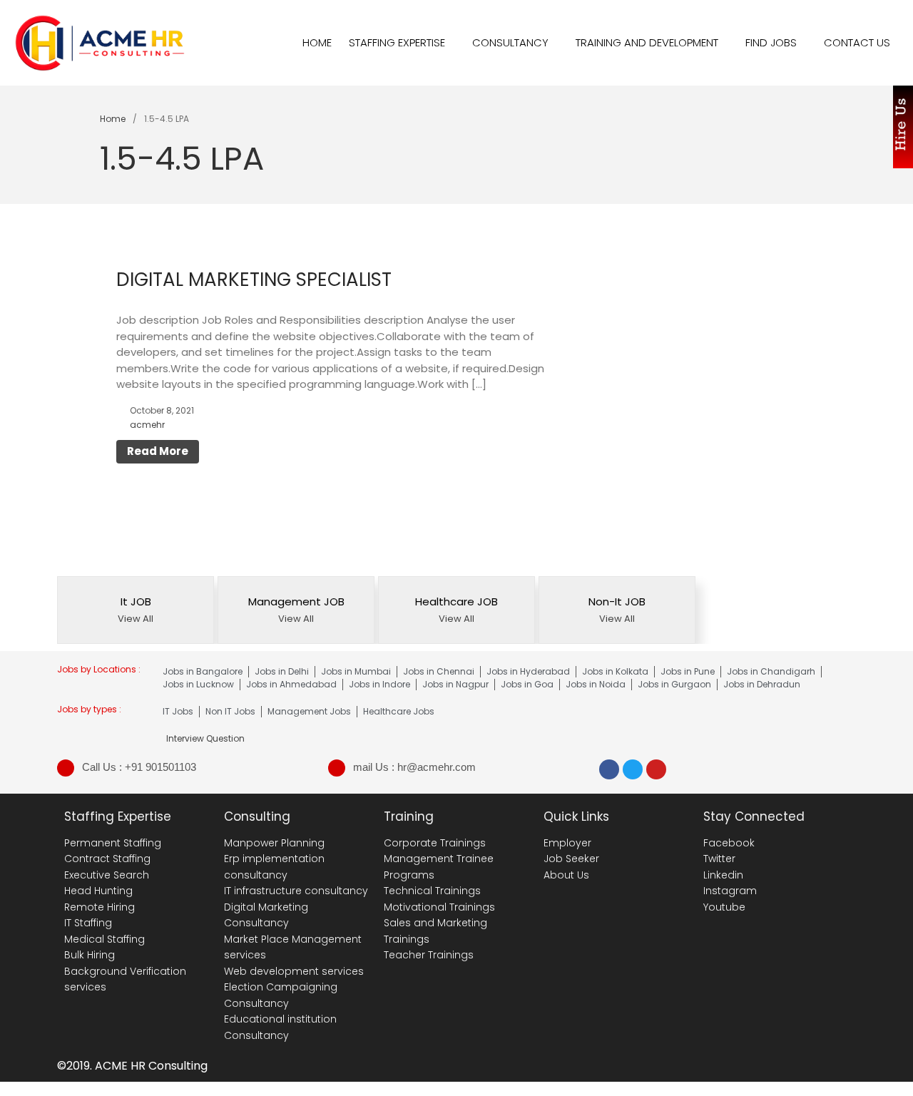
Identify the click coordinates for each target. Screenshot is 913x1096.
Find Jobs (771, 42)
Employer (567, 843)
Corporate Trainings (435, 843)
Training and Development (647, 42)
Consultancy (510, 42)
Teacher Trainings (429, 955)
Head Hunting (98, 891)
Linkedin (723, 875)
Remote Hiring (99, 907)
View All (135, 618)
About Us (566, 875)
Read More (157, 451)
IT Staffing (88, 923)
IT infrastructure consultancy (296, 891)
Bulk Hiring (89, 955)
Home (317, 42)
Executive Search (106, 875)
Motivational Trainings (439, 907)
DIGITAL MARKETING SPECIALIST (254, 279)
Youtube (724, 907)
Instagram (730, 891)
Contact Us (857, 42)
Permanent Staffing (112, 843)
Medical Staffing (104, 939)
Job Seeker (571, 858)
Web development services (294, 971)
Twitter (719, 858)
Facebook (729, 843)
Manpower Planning (274, 843)
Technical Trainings (432, 891)
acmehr (147, 425)
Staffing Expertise (397, 42)
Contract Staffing (107, 858)
